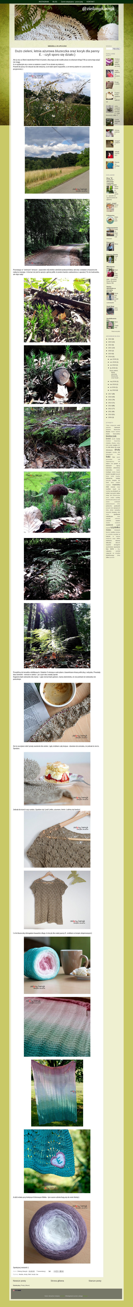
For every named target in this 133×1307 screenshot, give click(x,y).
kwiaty (118, 478)
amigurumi (113, 425)
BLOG (55, 2)
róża (107, 510)
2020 (110, 351)
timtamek (117, 530)
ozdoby (118, 497)
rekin (112, 508)
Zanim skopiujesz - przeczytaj (72, 2)
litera (112, 482)
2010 (110, 414)
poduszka (109, 506)
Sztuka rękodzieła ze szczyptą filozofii (111, 289)
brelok (108, 439)
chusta (114, 443)
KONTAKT (91, 2)
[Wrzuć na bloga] (57, 1271)
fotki (29, 1274)
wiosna (117, 540)
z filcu (118, 549)
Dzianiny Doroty (112, 254)
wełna (118, 538)
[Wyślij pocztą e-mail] (55, 1271)
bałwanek (117, 427)
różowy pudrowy (117, 132)
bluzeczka (117, 429)
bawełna (108, 429)
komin (108, 474)
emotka (115, 452)
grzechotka (109, 459)
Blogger (85, 1296)
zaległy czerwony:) (117, 153)
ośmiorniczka (116, 495)
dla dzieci (111, 447)
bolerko (118, 431)
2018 (110, 356)
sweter (118, 520)
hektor (108, 463)
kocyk (33, 1274)
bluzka (21, 1274)
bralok (108, 434)
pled (111, 499)
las (37, 1274)
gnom (118, 457)
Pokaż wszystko (116, 331)
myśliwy (108, 491)
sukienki (108, 520)
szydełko (115, 527)
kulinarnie (109, 478)
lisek (107, 482)
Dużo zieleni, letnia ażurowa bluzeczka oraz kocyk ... (115, 374)
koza (107, 476)
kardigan (108, 472)
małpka (118, 482)
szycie (108, 528)
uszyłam (115, 534)
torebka (113, 532)
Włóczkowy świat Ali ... (111, 267)
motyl (118, 487)
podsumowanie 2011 (113, 503)
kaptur (118, 470)
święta (108, 530)
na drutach (114, 491)
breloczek (111, 436)
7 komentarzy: (41, 1271)
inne (112, 463)
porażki (108, 508)
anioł (118, 425)
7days (107, 425)
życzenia (111, 557)
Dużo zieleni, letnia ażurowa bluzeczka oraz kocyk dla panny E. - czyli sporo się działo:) (57, 52)
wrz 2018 (113, 362)
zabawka (108, 551)
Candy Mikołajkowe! (117, 121)
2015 (110, 400)
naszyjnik (113, 493)
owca (107, 497)
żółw (107, 557)
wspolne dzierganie (113, 545)
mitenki (113, 487)
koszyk (118, 474)
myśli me (116, 489)
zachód (118, 551)
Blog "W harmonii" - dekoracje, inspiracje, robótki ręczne (112, 181)
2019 (110, 353)
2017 (110, 394)
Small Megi (110, 306)
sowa (107, 514)
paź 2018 (113, 359)
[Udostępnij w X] (59, 1271)
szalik (118, 525)
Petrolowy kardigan (117, 165)
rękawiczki (117, 508)
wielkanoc (109, 540)
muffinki (108, 489)
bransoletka (116, 434)
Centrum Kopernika (113, 441)
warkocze (108, 538)
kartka (114, 472)
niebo (118, 493)
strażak (108, 518)
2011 (110, 411)
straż (118, 516)
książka (118, 476)
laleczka (108, 480)
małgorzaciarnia (112, 227)
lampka (114, 480)
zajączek (108, 553)
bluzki (113, 431)
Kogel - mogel (111, 203)
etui (119, 452)
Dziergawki (110, 242)
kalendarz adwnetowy (113, 468)
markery (108, 484)
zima (118, 555)
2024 (110, 339)
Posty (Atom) (25, 1285)
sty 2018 (113, 390)
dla (107, 447)
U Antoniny (110, 215)
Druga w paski (117, 83)
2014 (110, 403)
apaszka (108, 427)
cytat (110, 445)
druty (25, 1274)
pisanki (108, 499)
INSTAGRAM (44, 2)
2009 (110, 417)
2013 (110, 405)
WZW (112, 549)
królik (112, 476)
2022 (110, 345)
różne (111, 510)
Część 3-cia (116, 258)
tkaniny (108, 532)
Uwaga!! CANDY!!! (117, 142)
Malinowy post (116, 219)
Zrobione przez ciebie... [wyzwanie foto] (117, 62)
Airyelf (62, 1296)
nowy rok (109, 495)
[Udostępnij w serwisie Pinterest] (63, 1271)
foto (113, 457)
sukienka (117, 518)
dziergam (108, 452)
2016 (110, 397)
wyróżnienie (109, 547)
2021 (110, 348)
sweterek (109, 525)
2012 (110, 408)
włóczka (108, 542)
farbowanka (109, 454)
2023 (110, 342)
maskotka (116, 485)
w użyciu (116, 536)
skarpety (114, 512)
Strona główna (57, 1281)
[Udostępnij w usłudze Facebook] (61, 1271)
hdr (119, 461)
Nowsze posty (19, 1281)
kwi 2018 (113, 384)
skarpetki (108, 512)
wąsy (114, 538)
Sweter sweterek (113, 522)
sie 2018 (113, 365)
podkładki (117, 501)
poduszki (117, 506)
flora (119, 454)
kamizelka (109, 470)
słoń (119, 512)
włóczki (118, 542)
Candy (118, 439)
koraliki (113, 474)
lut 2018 (113, 387)
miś (107, 487)
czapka (115, 445)
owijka (112, 497)
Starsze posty (95, 1281)
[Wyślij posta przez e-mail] (49, 1271)
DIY (119, 445)
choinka (108, 443)
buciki (113, 438)
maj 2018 (113, 381)
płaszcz (115, 499)
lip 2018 (113, 368)
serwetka (117, 510)
